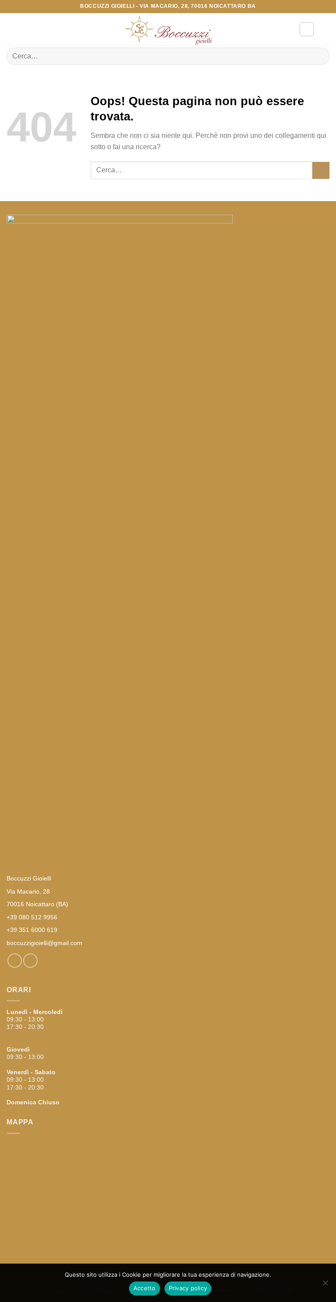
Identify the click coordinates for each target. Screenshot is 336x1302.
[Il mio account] (307, 29)
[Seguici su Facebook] (14, 960)
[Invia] (319, 56)
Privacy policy (188, 1288)
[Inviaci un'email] (30, 960)
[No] (325, 1285)
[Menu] (12, 29)
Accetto (144, 1288)
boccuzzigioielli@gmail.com (44, 942)
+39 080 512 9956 (32, 917)
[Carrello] (325, 29)
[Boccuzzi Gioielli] (168, 29)
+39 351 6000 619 (32, 929)
